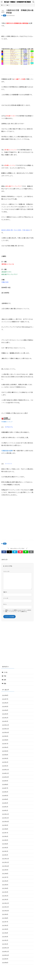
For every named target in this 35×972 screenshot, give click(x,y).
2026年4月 (5, 710)
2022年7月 (5, 877)
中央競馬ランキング (6, 422)
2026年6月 (5, 703)
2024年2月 (5, 807)
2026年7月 (5, 699)
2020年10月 (5, 955)
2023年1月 (5, 855)
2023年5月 (5, 840)
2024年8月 (5, 784)
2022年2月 (5, 896)
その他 (5, 672)
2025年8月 (5, 740)
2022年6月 (5, 881)
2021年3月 (5, 936)
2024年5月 (5, 795)
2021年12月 (5, 903)
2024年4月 (5, 799)
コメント (6, 571)
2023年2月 (5, 851)
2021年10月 (5, 910)
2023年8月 (5, 829)
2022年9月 (5, 870)
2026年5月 (5, 706)
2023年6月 (5, 836)
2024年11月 (5, 773)
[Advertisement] (17, 520)
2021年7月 (5, 922)
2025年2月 (5, 762)
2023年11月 (5, 818)
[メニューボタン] (1, 2)
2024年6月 (5, 792)
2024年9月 (5, 781)
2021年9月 (5, 914)
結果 (5, 680)
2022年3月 (5, 892)
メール (5, 598)
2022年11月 (5, 862)
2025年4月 (5, 755)
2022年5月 (5, 885)
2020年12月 (5, 948)
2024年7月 (5, 788)
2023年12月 (5, 814)
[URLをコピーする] (31, 551)
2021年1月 (5, 944)
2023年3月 (5, 847)
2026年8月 (5, 695)
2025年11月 (5, 729)
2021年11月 (5, 907)
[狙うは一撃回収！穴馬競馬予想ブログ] (17, 2)
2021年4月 (5, 933)
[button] (4, 551)
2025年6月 (5, 747)
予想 (5, 676)
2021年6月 (5, 925)
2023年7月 (5, 833)
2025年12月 (5, 725)
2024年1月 (5, 810)
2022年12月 (5, 858)
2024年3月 (5, 803)
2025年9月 (5, 736)
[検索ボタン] (33, 2)
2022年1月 (5, 899)
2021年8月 (5, 918)
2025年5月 (5, 751)
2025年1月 (5, 766)
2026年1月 (5, 721)
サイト (5, 604)
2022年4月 (5, 888)
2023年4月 (5, 844)
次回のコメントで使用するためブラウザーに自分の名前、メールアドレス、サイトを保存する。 (18, 610)
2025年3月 (5, 758)
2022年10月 (5, 866)
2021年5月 (5, 929)
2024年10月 (5, 777)
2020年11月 (5, 951)
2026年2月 (5, 718)
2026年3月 (5, 714)
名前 (5, 592)
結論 (4, 15)
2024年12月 (5, 769)
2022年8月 (5, 873)
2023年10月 (5, 821)
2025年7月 (5, 743)
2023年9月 (5, 825)
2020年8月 (5, 962)
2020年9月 (5, 959)
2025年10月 (5, 732)
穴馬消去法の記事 (6, 451)
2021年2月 (5, 940)
